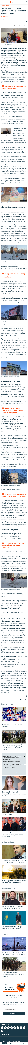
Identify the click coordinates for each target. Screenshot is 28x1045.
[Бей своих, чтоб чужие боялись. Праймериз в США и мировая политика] (14, 714)
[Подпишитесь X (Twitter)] (8, 1027)
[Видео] (17, 1043)
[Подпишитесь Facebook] (5, 1027)
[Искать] (24, 1043)
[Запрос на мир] (14, 806)
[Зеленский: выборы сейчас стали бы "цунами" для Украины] (14, 898)
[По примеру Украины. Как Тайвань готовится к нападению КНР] (14, 872)
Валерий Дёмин (5, 16)
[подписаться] (2, 1030)
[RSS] (21, 1027)
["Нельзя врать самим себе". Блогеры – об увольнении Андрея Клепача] (14, 852)
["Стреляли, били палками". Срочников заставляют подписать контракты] (14, 964)
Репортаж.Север (5, 6)
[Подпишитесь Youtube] (11, 1027)
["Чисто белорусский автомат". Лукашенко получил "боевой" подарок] (14, 736)
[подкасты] (11, 1043)
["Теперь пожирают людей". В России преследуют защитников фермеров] (14, 944)
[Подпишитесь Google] (2, 1027)
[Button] (12, 22)
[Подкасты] (24, 1027)
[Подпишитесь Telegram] (14, 1027)
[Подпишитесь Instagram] (18, 1027)
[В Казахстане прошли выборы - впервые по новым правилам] (14, 918)
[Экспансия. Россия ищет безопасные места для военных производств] (14, 824)
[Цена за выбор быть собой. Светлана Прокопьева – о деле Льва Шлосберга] (14, 783)
